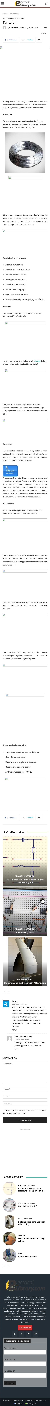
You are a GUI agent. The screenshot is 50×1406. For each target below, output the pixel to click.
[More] (39, 39)
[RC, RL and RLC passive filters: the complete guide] (25, 861)
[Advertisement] (25, 1147)
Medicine (21, 1235)
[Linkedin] (21, 1333)
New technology (25, 979)
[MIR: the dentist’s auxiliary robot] (9, 1238)
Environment (14, 14)
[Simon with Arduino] (9, 1255)
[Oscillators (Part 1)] (25, 911)
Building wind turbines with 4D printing (25, 983)
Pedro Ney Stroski (17, 28)
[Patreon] (28, 1333)
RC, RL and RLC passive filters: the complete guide (25, 881)
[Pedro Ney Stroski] (5, 27)
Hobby (20, 1253)
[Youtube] (35, 1333)
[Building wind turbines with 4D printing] (25, 961)
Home (5, 14)
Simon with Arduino (27, 1256)
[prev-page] (4, 991)
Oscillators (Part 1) (25, 932)
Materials (19, 18)
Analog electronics (24, 876)
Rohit (14, 1001)
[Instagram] (14, 1333)
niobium (37, 361)
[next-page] (8, 991)
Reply (14, 1030)
